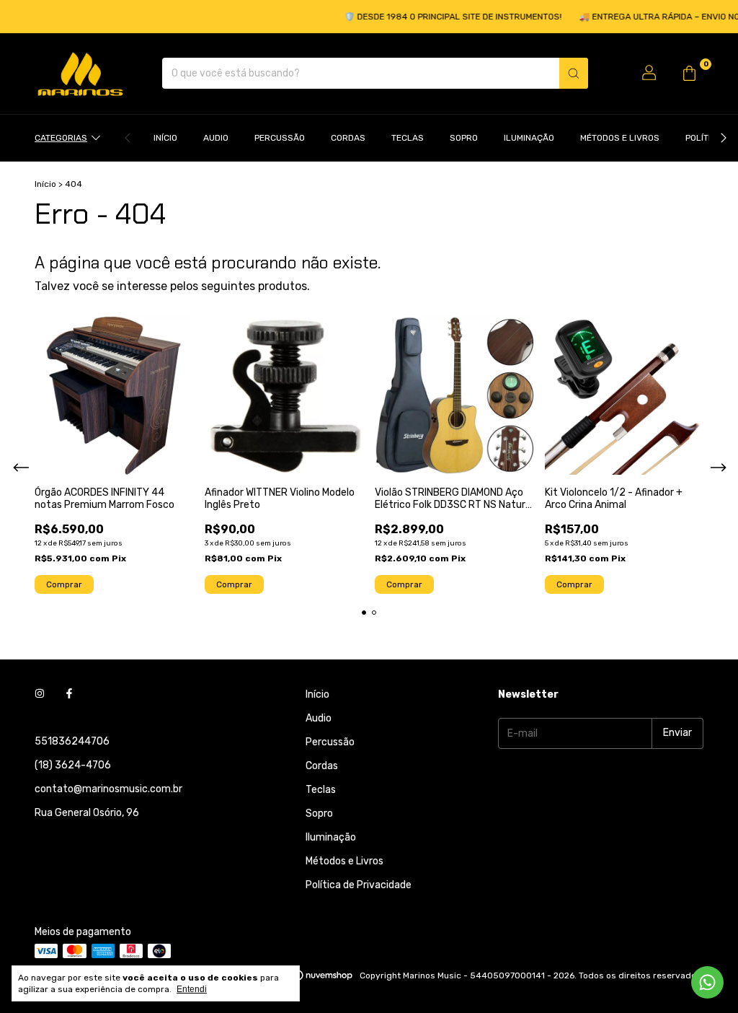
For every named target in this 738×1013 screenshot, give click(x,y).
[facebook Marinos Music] (69, 694)
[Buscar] (573, 73)
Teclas (407, 138)
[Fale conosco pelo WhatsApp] (707, 982)
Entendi (192, 989)
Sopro (464, 138)
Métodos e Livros (619, 138)
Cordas (348, 138)
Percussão (279, 138)
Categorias (61, 138)
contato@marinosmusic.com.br (108, 789)
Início (165, 138)
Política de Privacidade (359, 885)
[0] (689, 73)
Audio (215, 138)
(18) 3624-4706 (73, 765)
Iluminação (529, 138)
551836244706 (72, 741)
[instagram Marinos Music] (40, 694)
